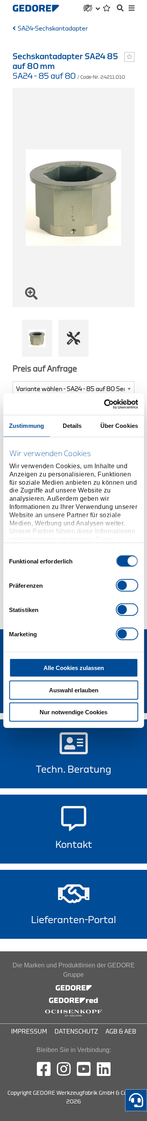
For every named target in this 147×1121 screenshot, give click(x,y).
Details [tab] (72, 425)
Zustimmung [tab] (26, 425)
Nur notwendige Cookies (73, 712)
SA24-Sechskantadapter (53, 28)
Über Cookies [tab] (119, 425)
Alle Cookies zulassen (74, 668)
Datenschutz (76, 1032)
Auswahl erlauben (73, 689)
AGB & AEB (120, 1032)
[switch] (127, 585)
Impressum (29, 1032)
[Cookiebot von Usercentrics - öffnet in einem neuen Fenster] (104, 404)
